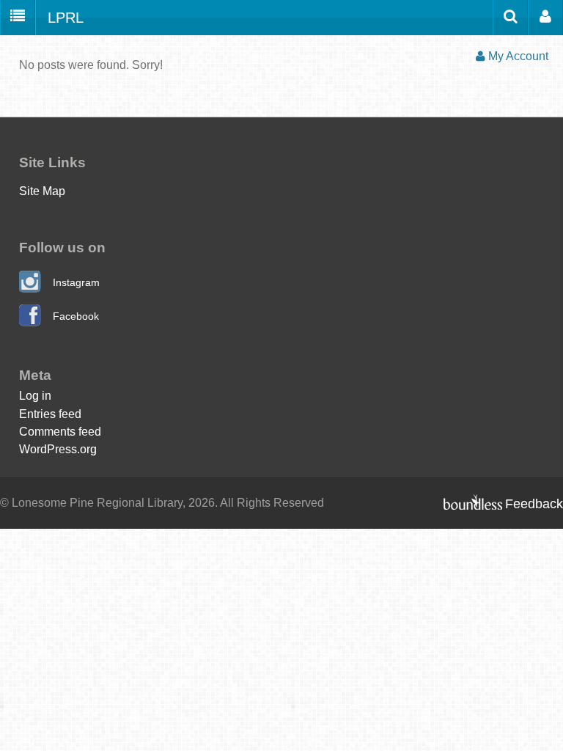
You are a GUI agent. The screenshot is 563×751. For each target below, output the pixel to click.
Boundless (473, 502)
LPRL (66, 18)
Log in (35, 395)
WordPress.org (58, 448)
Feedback (534, 504)
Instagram (76, 282)
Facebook (76, 316)
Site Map (42, 190)
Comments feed (60, 431)
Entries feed (50, 413)
